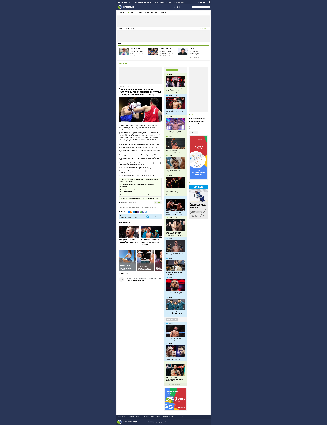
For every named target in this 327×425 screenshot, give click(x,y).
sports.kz (158, 202)
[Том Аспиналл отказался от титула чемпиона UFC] (175, 265)
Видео (147, 13)
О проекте (124, 416)
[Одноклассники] (131, 212)
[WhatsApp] (140, 212)
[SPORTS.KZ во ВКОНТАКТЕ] (185, 7)
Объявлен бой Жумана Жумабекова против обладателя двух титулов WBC (175, 379)
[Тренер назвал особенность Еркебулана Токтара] (175, 163)
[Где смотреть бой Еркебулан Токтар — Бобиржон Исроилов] (175, 124)
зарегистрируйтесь (138, 280)
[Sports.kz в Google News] (175, 409)
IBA (124, 207)
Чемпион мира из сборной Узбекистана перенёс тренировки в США (139, 198)
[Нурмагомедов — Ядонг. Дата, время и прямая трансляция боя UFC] (175, 103)
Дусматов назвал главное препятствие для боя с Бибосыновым (138, 194)
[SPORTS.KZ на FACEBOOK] (174, 7)
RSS (183, 416)
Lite (128, 13)
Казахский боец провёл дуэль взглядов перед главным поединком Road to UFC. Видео (174, 233)
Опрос (191, 114)
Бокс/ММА (127, 2)
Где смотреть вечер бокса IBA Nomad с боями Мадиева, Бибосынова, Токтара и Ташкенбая (175, 90)
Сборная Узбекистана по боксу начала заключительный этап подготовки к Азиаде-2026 (137, 190)
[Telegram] (145, 212)
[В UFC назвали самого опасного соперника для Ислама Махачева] (175, 285)
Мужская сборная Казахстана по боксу (146, 207)
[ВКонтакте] (128, 212)
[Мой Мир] (133, 212)
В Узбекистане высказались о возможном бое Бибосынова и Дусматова (137, 185)
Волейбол (177, 2)
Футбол (134, 2)
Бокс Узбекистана (130, 207)
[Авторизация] (208, 2)
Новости (122, 13)
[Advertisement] (163, 21)
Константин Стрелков (132, 202)
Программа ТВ (154, 13)
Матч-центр (203, 28)
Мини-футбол (148, 2)
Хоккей (140, 2)
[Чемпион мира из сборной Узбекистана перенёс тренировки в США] (175, 304)
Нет (192, 126)
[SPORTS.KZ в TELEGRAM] (182, 7)
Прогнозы (164, 13)
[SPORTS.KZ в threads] (179, 7)
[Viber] (138, 212)
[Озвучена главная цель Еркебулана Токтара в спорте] (175, 143)
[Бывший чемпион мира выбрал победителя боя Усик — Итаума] (175, 351)
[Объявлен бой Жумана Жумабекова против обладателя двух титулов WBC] (175, 370)
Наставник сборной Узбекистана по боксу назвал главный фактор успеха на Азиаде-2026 (139, 180)
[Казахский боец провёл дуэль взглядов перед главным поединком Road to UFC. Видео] (175, 225)
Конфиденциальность (168, 416)
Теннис (156, 2)
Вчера (121, 28)
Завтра (133, 28)
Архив (177, 416)
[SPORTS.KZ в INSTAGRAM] (177, 7)
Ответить (193, 132)
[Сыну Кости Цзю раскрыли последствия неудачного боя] (175, 205)
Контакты (138, 416)
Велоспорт (169, 2)
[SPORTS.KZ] (198, 157)
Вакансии (131, 416)
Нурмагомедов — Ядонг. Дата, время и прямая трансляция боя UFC (175, 111)
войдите (128, 280)
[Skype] (142, 212)
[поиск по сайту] (208, 7)
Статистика (146, 416)
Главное (120, 2)
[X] (135, 212)
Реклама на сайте (155, 416)
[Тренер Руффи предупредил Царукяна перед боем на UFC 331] (175, 331)
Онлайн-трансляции (137, 13)
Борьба (162, 2)
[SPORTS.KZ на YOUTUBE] (187, 7)
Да (192, 128)
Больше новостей (175, 384)
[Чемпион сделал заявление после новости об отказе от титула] (175, 246)
